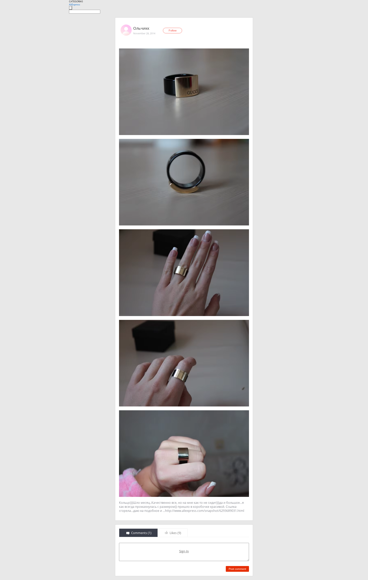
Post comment (237, 568)
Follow (173, 30)
